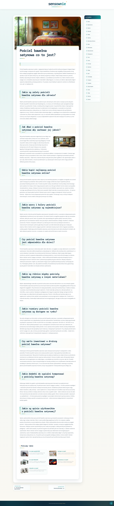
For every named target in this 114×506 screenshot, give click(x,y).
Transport (89, 79)
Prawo (89, 60)
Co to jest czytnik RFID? (34, 451)
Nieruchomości (90, 50)
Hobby (89, 34)
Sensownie (57, 3)
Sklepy (89, 70)
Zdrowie (89, 99)
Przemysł (89, 63)
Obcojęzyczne (90, 54)
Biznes (89, 21)
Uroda (89, 89)
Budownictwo (90, 24)
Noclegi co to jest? (62, 451)
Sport (89, 73)
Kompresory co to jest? (63, 459)
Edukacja (89, 31)
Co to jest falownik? (33, 459)
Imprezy (89, 37)
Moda (89, 44)
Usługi (89, 92)
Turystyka (89, 83)
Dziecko (89, 28)
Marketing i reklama (91, 41)
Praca (89, 57)
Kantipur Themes (62, 503)
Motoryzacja (90, 47)
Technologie (90, 76)
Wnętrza (89, 96)
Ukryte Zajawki (90, 86)
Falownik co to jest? (33, 468)
